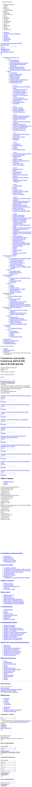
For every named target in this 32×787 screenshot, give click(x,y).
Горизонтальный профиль (20, 205)
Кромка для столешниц (10, 560)
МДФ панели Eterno (9, 598)
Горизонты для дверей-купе (11, 649)
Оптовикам (7, 38)
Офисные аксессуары (9, 670)
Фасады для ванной (18, 110)
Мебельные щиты (17, 145)
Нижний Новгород (9, 481)
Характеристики (11, 383)
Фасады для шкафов (18, 109)
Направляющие (8, 662)
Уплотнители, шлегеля (19, 209)
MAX (9, 339)
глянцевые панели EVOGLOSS (18, 301)
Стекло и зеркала (14, 78)
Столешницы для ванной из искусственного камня (20, 93)
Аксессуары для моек (18, 165)
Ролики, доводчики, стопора (11, 653)
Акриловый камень (15, 271)
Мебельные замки (18, 246)
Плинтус (15, 148)
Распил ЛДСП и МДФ (19, 137)
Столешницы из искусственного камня (20, 258)
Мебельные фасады (15, 77)
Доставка (6, 698)
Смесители (16, 162)
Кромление (16, 139)
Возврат (6, 36)
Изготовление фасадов (16, 296)
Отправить (3, 725)
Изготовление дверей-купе (17, 67)
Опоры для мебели (9, 675)
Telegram (12, 342)
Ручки (5, 665)
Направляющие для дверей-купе (21, 206)
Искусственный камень (16, 74)
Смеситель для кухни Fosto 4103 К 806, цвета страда (14, 412)
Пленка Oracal (17, 100)
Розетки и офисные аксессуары (21, 244)
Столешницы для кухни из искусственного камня (20, 90)
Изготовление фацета (18, 102)
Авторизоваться (5, 773)
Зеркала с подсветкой (18, 194)
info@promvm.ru (5, 44)
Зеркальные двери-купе (19, 130)
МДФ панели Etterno (15, 299)
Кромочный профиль (18, 216)
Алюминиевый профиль (16, 81)
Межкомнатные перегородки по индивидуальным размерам (21, 116)
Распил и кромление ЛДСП (17, 68)
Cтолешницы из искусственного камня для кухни (17, 569)
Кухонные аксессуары (19, 241)
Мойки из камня (17, 159)
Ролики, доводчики (18, 208)
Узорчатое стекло (17, 190)
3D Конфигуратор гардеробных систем (20, 70)
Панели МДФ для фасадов (17, 303)
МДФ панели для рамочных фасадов (13, 600)
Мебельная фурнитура (16, 82)
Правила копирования (10, 711)
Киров (5, 484)
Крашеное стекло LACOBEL (20, 191)
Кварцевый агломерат (19, 155)
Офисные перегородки (19, 118)
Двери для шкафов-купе (19, 124)
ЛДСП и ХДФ (7, 596)
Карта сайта (7, 707)
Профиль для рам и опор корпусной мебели (15, 632)
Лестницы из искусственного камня (13, 572)
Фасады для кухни (18, 107)
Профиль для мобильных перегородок (14, 629)
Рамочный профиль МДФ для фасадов (20, 304)
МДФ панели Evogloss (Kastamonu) (13, 599)
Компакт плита (17, 156)
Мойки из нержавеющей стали (21, 160)
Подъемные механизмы (19, 239)
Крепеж (15, 247)
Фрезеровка (16, 138)
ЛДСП (15, 170)
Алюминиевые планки (19, 149)
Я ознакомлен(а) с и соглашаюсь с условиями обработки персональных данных (16, 722)
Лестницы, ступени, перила (20, 95)
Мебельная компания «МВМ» (8, 691)
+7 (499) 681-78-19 (14, 340)
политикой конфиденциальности (21, 720)
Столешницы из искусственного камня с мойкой (17, 577)
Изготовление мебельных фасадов (19, 63)
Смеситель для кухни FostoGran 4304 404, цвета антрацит (16, 454)
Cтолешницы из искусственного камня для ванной (17, 570)
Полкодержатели (17, 250)
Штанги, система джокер (19, 253)
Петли (5, 661)
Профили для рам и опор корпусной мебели (19, 222)
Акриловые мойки (18, 163)
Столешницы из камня (16, 328)
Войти (18, 752)
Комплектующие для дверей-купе (19, 79)
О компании (7, 704)
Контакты (6, 32)
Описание (3, 383)
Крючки (15, 254)
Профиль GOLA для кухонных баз (22, 233)
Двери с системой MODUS (20, 127)
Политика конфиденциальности (12, 710)
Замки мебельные (8, 672)
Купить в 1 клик (10, 381)
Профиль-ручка (17, 204)
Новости (6, 708)
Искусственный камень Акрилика (22, 153)
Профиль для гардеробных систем (22, 218)
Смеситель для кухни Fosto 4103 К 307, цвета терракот (15, 404)
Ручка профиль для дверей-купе (12, 648)
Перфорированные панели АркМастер (20, 306)
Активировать (4, 774)
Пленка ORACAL (18, 192)
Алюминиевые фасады (19, 111)
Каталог (3, 47)
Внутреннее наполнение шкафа (21, 243)
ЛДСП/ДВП (13, 300)
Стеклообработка (14, 61)
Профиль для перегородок (20, 219)
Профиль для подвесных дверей (21, 211)
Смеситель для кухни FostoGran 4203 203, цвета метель (15, 470)
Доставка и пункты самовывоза (12, 33)
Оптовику (7, 702)
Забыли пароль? (5, 751)
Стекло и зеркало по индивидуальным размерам (20, 98)
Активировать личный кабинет (8, 752)
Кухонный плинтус (9, 559)
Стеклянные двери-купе (19, 128)
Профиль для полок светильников (22, 227)
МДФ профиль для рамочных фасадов (14, 602)
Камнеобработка (14, 60)
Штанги (6, 679)
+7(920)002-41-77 (5, 50)
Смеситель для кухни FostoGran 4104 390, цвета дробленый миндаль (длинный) (13, 436)
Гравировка (16, 103)
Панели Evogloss (17, 172)
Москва (6, 483)
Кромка (15, 146)
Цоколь (15, 251)
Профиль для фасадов (19, 215)
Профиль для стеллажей (19, 220)
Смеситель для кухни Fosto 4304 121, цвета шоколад (14, 419)
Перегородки (7, 646)
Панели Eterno (17, 173)
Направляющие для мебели (20, 237)
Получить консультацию (7, 52)
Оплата (6, 35)
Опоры (15, 248)
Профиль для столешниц (10, 636)
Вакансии (6, 40)
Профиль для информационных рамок (14, 633)
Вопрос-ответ (7, 39)
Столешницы (13, 72)
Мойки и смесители (15, 75)
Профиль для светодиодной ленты (22, 232)
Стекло (15, 187)
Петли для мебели (18, 236)
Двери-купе (7, 645)
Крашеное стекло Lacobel (10, 615)
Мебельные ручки (18, 240)
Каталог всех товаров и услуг (11, 57)
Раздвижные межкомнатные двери (22, 125)
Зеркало (15, 188)
